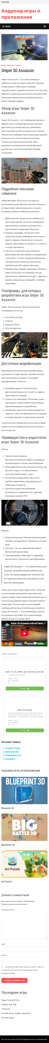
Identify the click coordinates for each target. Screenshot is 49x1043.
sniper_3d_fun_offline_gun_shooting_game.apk (24, 672)
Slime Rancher (12, 751)
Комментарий (8, 910)
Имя (3, 944)
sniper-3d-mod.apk (24, 710)
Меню (8, 26)
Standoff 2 (10, 759)
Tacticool (5, 1009)
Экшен (18, 65)
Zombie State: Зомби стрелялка (16, 1013)
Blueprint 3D (7, 808)
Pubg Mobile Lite (13, 755)
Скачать (23, 688)
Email (4, 955)
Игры (3, 65)
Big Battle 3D (8, 844)
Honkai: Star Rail (8, 1004)
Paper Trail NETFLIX (10, 1000)
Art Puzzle (6, 881)
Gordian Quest (7, 1017)
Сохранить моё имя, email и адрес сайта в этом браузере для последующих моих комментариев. (22, 970)
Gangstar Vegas (12, 748)
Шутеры (10, 65)
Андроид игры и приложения (20, 13)
